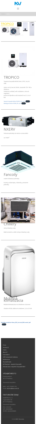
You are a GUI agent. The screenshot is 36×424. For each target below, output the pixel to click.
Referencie (6, 359)
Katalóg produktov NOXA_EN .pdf (12, 103)
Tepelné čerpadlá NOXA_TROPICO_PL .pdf (14, 101)
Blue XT (5, 352)
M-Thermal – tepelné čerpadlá (12, 364)
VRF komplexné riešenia (10, 357)
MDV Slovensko (20, 419)
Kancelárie (6, 355)
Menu (18, 9)
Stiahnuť (28, 101)
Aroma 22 (6, 347)
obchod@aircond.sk (13, 388)
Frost (4, 345)
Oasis (4, 350)
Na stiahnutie (7, 362)
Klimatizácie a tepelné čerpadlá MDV (14, 367)
